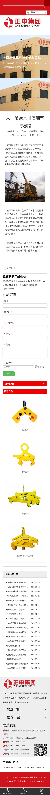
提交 (9, 374)
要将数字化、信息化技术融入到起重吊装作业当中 (27, 605)
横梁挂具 (25, 430)
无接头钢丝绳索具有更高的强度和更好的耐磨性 (27, 587)
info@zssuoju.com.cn (20, 750)
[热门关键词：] (45, 7)
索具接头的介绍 (13, 646)
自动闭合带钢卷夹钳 (25, 556)
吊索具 (16, 145)
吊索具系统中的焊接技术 (17, 591)
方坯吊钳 (25, 514)
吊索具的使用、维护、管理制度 (20, 619)
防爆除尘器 (41, 767)
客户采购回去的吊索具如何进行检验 (22, 596)
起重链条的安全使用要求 (17, 664)
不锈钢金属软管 (9, 767)
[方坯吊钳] (25, 496)
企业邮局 (22, 781)
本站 (38, 135)
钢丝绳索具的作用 (14, 614)
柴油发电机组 (29, 767)
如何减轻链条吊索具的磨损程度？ (21, 641)
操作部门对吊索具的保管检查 (19, 623)
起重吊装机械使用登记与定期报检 (21, 668)
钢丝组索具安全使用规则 (17, 628)
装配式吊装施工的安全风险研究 (20, 650)
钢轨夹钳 (25, 472)
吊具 (20, 767)
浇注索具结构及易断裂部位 (18, 632)
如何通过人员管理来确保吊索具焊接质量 (24, 655)
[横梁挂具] (25, 412)
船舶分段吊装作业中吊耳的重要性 (21, 637)
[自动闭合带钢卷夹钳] (25, 538)
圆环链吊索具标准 (14, 659)
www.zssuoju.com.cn (20, 754)
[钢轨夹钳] (25, 454)
